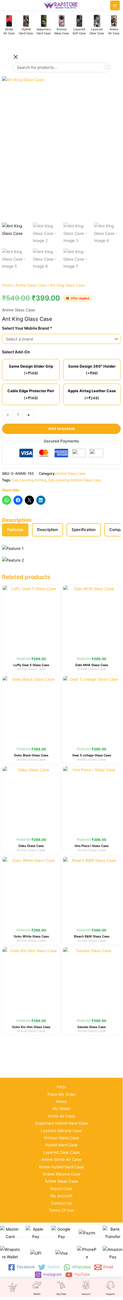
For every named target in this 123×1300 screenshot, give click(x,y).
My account (61, 1195)
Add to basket (61, 428)
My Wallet (61, 1108)
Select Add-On (16, 352)
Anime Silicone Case (61, 1174)
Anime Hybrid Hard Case (61, 1167)
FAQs (61, 1087)
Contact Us (61, 1203)
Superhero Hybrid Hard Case (61, 1123)
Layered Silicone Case (61, 1130)
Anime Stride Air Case (61, 1159)
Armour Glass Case (61, 1137)
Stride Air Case (61, 1116)
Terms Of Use (61, 1210)
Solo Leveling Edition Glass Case (74, 480)
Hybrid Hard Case (61, 1145)
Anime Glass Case (30, 285)
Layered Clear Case (61, 1152)
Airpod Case (61, 1188)
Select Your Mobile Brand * (27, 328)
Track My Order (61, 1094)
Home (7, 285)
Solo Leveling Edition (29, 480)
